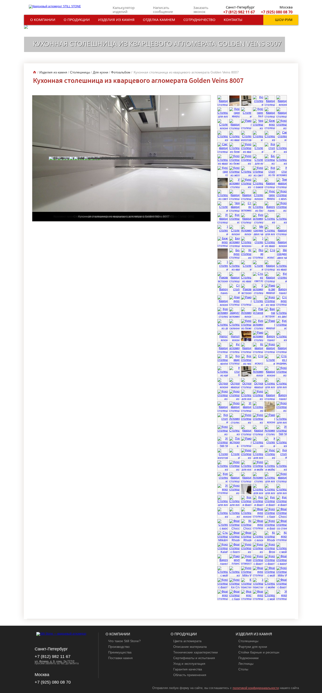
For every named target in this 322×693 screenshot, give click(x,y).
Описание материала (190, 646)
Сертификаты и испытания (194, 658)
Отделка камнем (159, 19)
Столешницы (248, 641)
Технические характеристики (195, 652)
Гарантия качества (187, 669)
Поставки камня (120, 658)
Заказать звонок (200, 9)
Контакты (233, 19)
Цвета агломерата (187, 641)
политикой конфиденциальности (256, 688)
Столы (243, 669)
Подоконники (248, 658)
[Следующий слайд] (286, 611)
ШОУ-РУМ (284, 19)
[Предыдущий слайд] (282, 611)
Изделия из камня (116, 19)
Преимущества (120, 652)
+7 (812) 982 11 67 (239, 12)
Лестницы (245, 663)
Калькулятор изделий (124, 9)
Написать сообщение (163, 9)
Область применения (189, 675)
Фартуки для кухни (252, 646)
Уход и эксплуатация (189, 663)
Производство (119, 646)
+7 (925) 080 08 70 (277, 12)
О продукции (77, 19)
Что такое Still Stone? (124, 641)
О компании (42, 19)
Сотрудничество (199, 19)
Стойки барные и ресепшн (258, 652)
